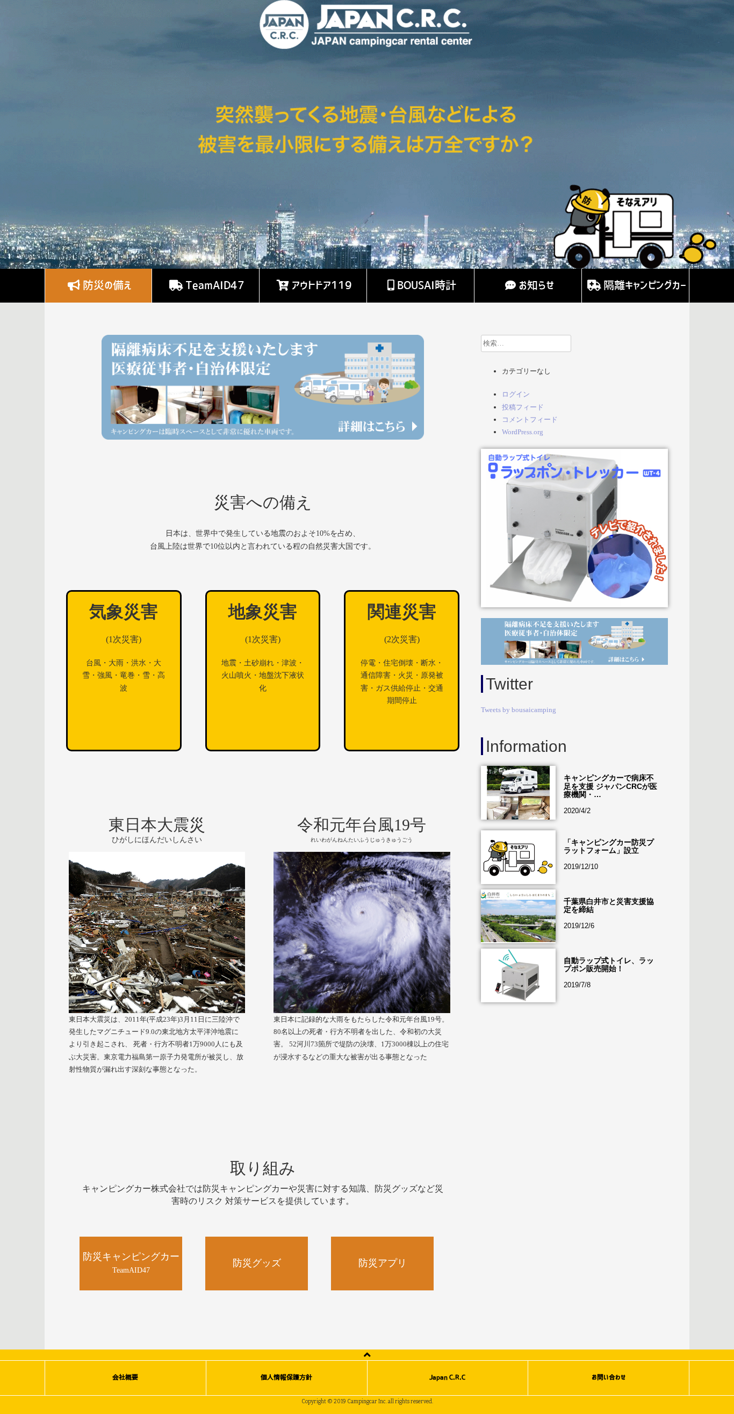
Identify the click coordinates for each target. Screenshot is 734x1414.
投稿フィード (523, 407)
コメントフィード (530, 419)
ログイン (516, 394)
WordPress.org (522, 432)
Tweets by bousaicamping (518, 710)
